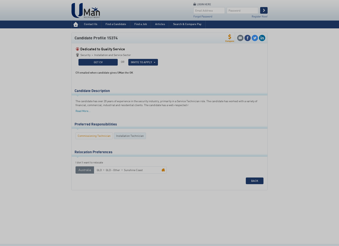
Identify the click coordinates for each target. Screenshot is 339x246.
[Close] (202, 98)
